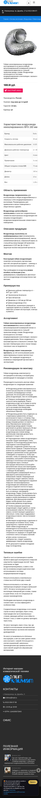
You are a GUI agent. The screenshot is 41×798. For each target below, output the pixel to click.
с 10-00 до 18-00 (10, 707)
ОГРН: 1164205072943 (12, 711)
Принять (32, 782)
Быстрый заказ (14, 90)
